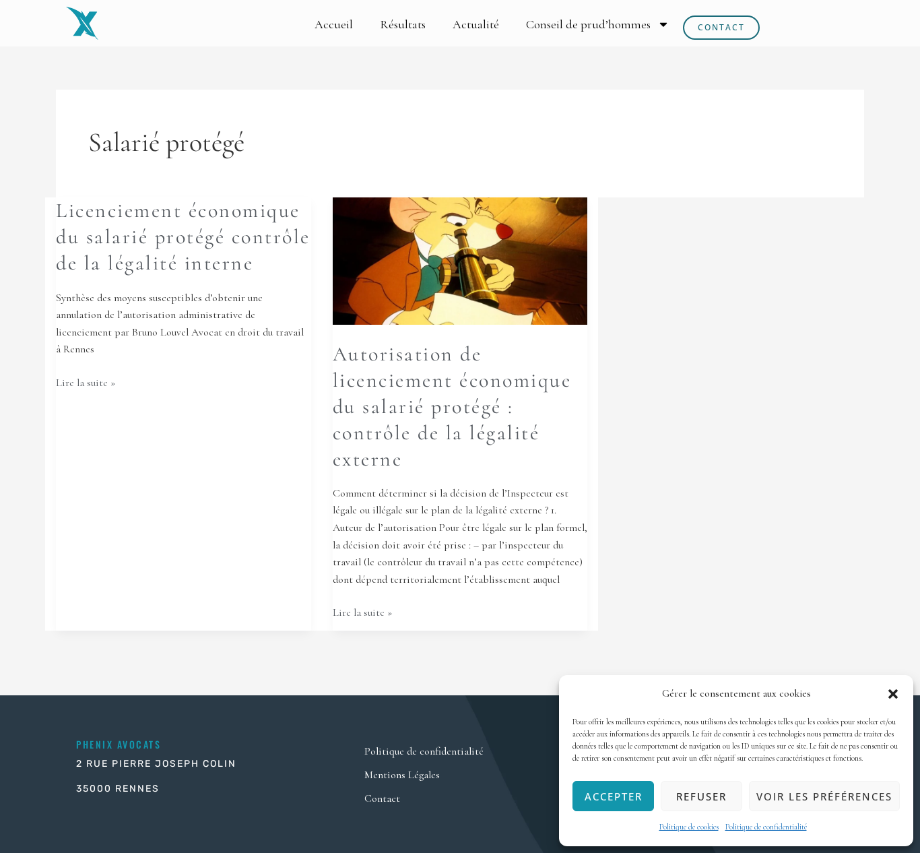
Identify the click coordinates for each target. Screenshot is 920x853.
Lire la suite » (85, 382)
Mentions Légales (402, 775)
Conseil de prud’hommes (588, 24)
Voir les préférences (824, 796)
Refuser (701, 796)
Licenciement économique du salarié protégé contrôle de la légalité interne (183, 237)
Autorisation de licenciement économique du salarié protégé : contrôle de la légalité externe (452, 407)
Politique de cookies (689, 826)
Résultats (403, 24)
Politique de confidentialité (766, 826)
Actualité (476, 24)
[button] (893, 694)
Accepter (614, 796)
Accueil (334, 24)
